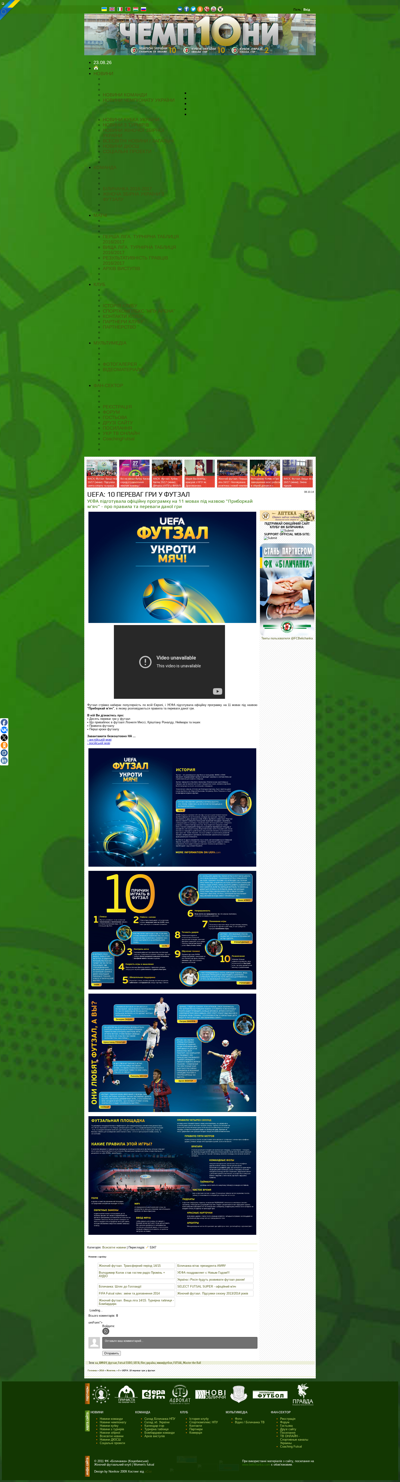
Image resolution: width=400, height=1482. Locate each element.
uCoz (148, 1471)
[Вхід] (105, 1331)
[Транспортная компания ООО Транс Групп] (239, 1402)
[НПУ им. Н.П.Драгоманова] (101, 1402)
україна (151, 1363)
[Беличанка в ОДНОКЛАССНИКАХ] (200, 11)
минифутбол (164, 1363)
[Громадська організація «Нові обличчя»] (210, 1397)
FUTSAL (177, 1363)
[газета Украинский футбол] (270, 1397)
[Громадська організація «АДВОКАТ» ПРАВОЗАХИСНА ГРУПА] (180, 1403)
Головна (92, 1370)
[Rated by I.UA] (207, 1470)
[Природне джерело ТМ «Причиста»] (126, 1402)
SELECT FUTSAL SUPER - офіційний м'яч (206, 1286)
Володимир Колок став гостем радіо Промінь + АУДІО (132, 1274)
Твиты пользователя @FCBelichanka (287, 638)
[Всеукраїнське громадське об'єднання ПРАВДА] (303, 1404)
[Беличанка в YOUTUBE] (213, 11)
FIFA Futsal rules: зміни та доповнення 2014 (129, 1293)
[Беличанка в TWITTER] (193, 11)
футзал (112, 1363)
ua (96, 1363)
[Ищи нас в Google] (207, 11)
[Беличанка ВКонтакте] (180, 11)
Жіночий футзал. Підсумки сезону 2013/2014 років (212, 1293)
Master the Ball (192, 1363)
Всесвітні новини (114, 1247)
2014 (101, 1370)
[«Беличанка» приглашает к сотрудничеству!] (287, 635)
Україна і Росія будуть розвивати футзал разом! (211, 1279)
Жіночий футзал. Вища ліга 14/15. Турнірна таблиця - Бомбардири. (136, 1302)
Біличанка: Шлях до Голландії (120, 1286)
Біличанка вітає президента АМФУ (201, 1265)
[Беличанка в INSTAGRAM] (220, 11)
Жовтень (111, 1370)
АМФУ (103, 1363)
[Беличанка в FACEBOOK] (187, 11)
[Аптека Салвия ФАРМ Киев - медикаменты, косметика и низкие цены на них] (287, 520)
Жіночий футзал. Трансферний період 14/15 (130, 1265)
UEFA (137, 1363)
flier (143, 1363)
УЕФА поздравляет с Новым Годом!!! (203, 1272)
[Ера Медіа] (153, 1397)
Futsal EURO (125, 1363)
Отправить (111, 1353)
